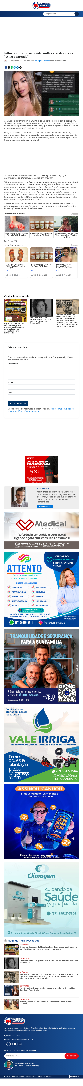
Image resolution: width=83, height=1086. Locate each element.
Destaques (38, 61)
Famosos (46, 61)
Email (10, 384)
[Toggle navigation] (7, 14)
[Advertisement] (41, 35)
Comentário (13, 356)
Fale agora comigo (45, 498)
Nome (10, 374)
